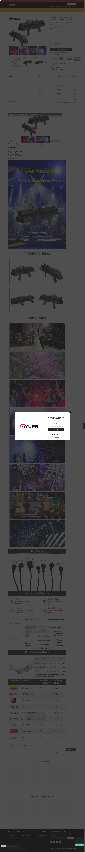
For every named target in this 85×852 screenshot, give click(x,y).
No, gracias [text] (57, 437)
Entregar (56, 429)
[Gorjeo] (60, 434)
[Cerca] (70, 412)
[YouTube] (57, 434)
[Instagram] (55, 434)
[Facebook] (52, 434)
